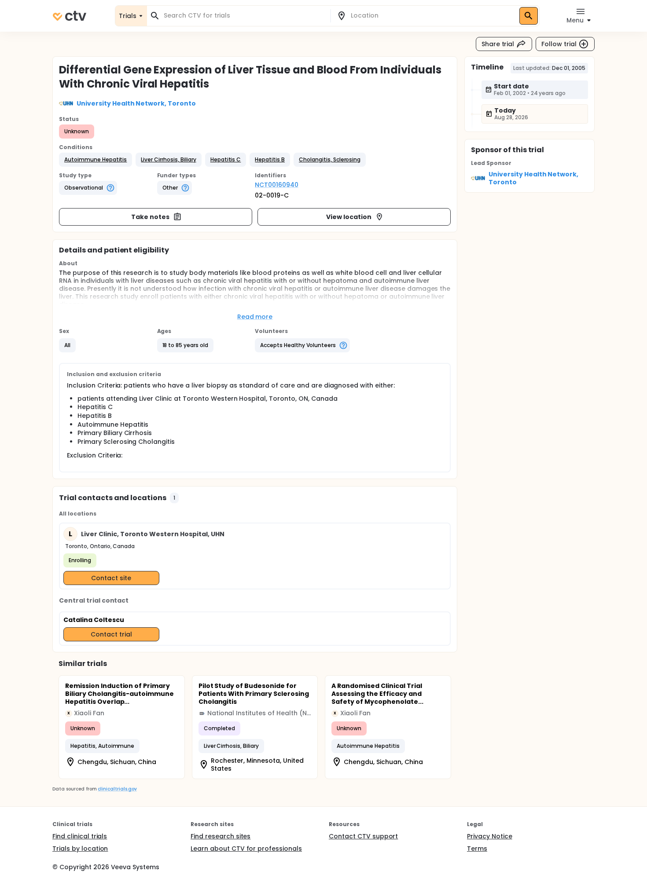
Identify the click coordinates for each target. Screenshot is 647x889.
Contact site (111, 578)
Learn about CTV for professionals (246, 848)
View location (348, 216)
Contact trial (111, 634)
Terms (477, 848)
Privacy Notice (489, 836)
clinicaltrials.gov (117, 789)
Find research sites (220, 836)
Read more (255, 317)
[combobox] (244, 15)
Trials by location (80, 848)
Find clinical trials (79, 836)
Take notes (150, 216)
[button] (95, 160)
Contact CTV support (363, 836)
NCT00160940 (276, 185)
